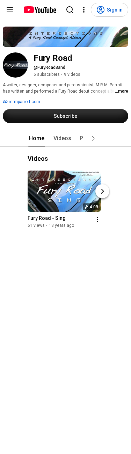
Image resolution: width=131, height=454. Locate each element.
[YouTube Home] (39, 10)
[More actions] (97, 219)
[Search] (70, 10)
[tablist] (65, 138)
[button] (93, 138)
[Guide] (10, 10)
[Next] (102, 191)
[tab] (36, 138)
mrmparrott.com (24, 101)
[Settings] (84, 10)
